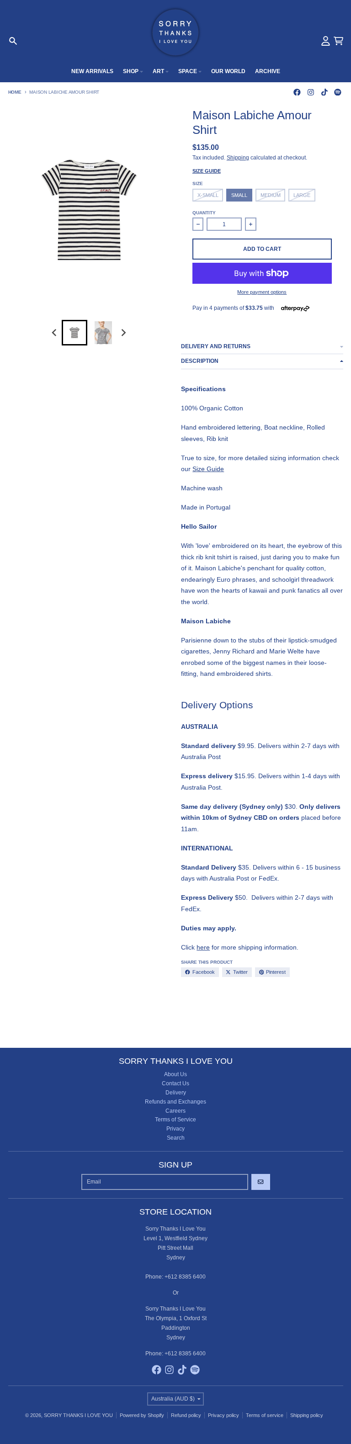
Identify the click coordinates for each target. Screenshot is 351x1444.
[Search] (13, 41)
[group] (74, 332)
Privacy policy (223, 1415)
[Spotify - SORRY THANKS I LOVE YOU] (338, 92)
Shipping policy (306, 1415)
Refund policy (186, 1415)
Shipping (238, 157)
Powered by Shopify (142, 1415)
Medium (271, 195)
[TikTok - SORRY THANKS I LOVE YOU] (324, 92)
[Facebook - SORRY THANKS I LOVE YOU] (297, 92)
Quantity (204, 212)
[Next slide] (123, 333)
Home (14, 92)
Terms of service (264, 1415)
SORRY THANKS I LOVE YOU (78, 1415)
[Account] (325, 41)
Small (239, 195)
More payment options (262, 292)
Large (301, 195)
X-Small (207, 195)
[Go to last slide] (54, 333)
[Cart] (338, 41)
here (203, 947)
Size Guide (206, 171)
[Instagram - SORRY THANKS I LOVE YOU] (310, 92)
